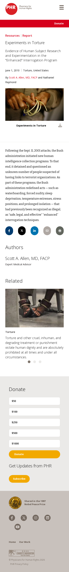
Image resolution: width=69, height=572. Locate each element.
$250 (14, 422)
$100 (14, 411)
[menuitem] (12, 518)
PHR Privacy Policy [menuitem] (19, 564)
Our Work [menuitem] (24, 542)
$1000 (15, 443)
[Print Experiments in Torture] (60, 230)
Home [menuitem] (12, 542)
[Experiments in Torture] (60, 126)
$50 (14, 401)
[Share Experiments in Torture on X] (22, 230)
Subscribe (19, 478)
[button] (29, 361)
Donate (59, 23)
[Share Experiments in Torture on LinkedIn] (34, 230)
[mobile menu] (61, 7)
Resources (12, 36)
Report (27, 36)
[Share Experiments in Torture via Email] (47, 230)
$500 (14, 433)
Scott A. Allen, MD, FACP (23, 77)
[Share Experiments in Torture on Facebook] (9, 230)
